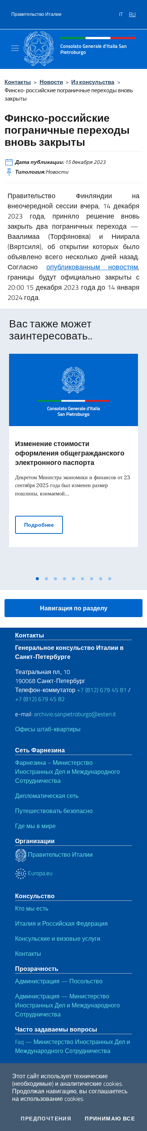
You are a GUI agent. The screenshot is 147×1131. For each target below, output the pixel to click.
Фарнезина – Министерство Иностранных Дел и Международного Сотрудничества (67, 771)
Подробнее (43, 524)
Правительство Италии (36, 14)
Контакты (18, 82)
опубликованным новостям (92, 267)
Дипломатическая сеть (46, 795)
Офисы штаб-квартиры (48, 729)
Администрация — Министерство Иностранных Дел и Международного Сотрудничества (67, 1005)
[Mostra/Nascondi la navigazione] (15, 48)
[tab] (37, 578)
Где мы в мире (35, 825)
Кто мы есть (31, 908)
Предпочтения (46, 1118)
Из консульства (92, 82)
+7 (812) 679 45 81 (102, 689)
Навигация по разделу (73, 608)
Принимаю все (110, 1118)
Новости (51, 82)
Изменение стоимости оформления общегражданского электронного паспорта (69, 453)
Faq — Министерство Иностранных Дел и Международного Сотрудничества (72, 1046)
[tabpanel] (73, 463)
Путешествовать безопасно (54, 810)
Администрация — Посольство (59, 981)
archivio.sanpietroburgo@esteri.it (75, 713)
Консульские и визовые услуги (57, 938)
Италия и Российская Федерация (61, 923)
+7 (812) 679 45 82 (40, 698)
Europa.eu (39, 872)
